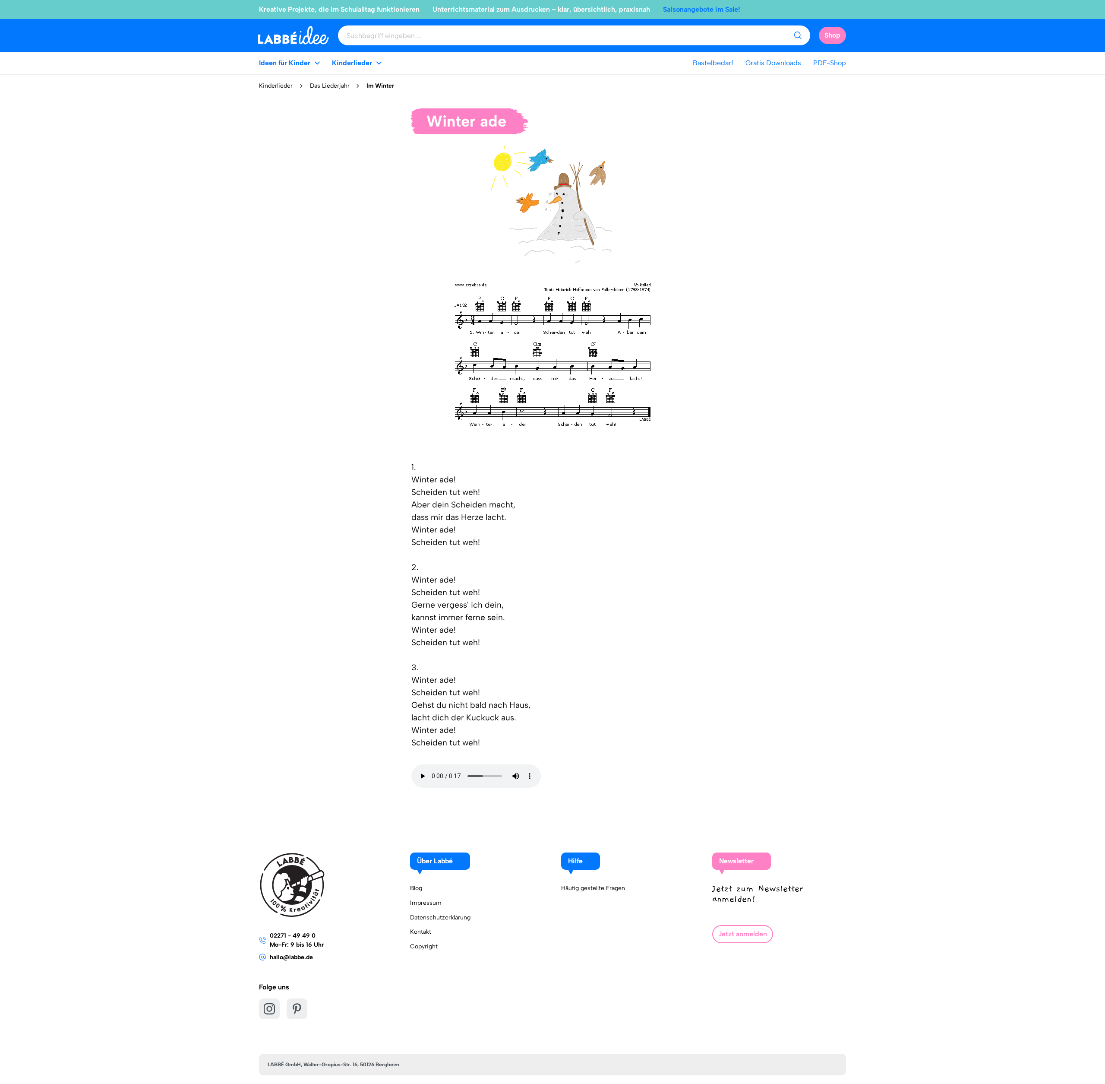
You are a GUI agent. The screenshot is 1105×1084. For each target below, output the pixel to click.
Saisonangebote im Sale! (701, 9)
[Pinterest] (297, 1008)
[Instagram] (269, 1008)
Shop (832, 35)
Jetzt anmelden (742, 934)
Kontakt (420, 931)
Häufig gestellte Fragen (593, 888)
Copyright (424, 946)
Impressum (426, 903)
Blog (416, 888)
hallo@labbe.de (291, 957)
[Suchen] (797, 35)
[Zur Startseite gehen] (293, 35)
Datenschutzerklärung (440, 917)
